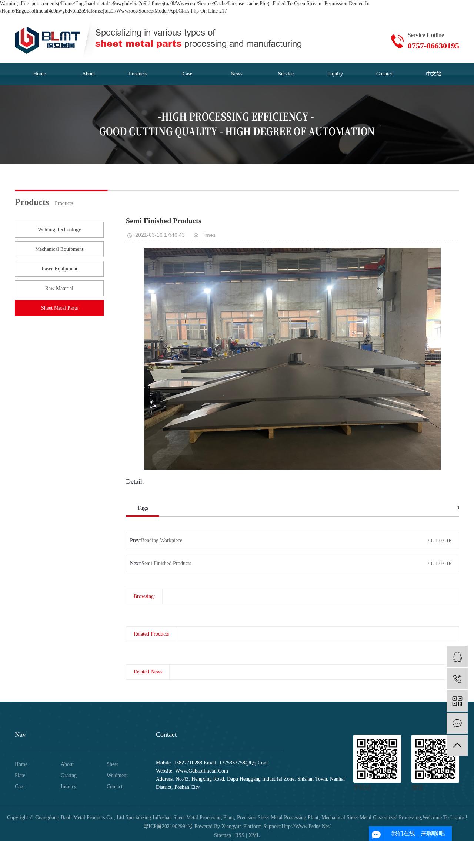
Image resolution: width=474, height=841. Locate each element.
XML (254, 835)
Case (187, 74)
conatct (384, 74)
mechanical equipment (59, 249)
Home (21, 764)
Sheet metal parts (59, 308)
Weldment (117, 775)
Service (286, 74)
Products (138, 74)
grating (69, 775)
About (67, 764)
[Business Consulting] (457, 656)
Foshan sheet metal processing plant (195, 817)
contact (115, 786)
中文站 (433, 74)
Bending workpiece (161, 540)
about (88, 74)
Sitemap (222, 835)
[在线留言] (457, 723)
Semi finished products (166, 563)
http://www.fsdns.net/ (306, 826)
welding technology (59, 229)
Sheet (112, 764)
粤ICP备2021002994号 (168, 826)
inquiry (335, 74)
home (39, 74)
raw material (59, 288)
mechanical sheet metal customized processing (370, 817)
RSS (239, 835)
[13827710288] (457, 678)
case (19, 786)
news (236, 74)
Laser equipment (59, 269)
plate (20, 775)
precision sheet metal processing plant (277, 817)
